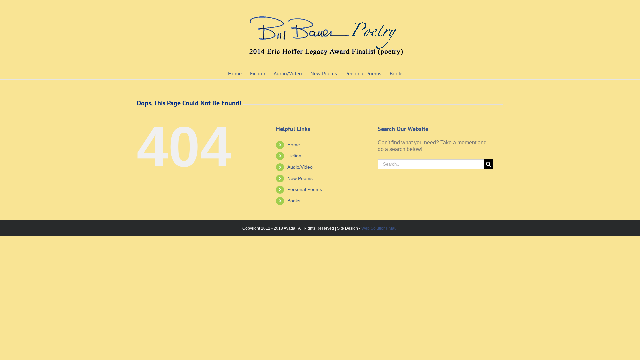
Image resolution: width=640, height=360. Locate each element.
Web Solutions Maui (379, 228)
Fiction (294, 155)
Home (293, 144)
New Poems (300, 178)
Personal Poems (304, 189)
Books (293, 200)
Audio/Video (300, 167)
